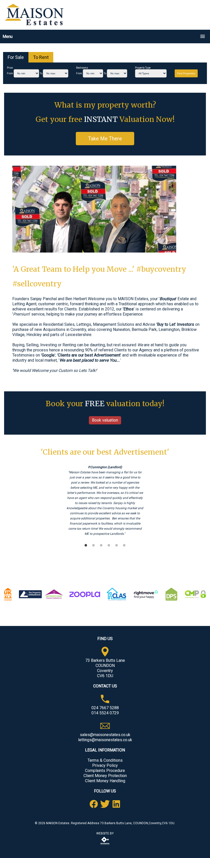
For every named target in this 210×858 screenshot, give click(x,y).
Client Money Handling (105, 780)
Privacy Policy (105, 765)
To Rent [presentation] (41, 57)
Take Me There (105, 138)
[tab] (15, 57)
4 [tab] (108, 545)
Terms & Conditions (105, 760)
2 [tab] (93, 545)
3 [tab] (101, 545)
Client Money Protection (105, 775)
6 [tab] (124, 545)
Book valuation (105, 420)
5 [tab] (116, 545)
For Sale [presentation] (16, 57)
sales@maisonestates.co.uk (105, 734)
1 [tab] (85, 545)
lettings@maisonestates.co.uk (105, 739)
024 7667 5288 (105, 707)
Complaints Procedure (105, 770)
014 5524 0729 (105, 712)
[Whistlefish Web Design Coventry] (105, 845)
